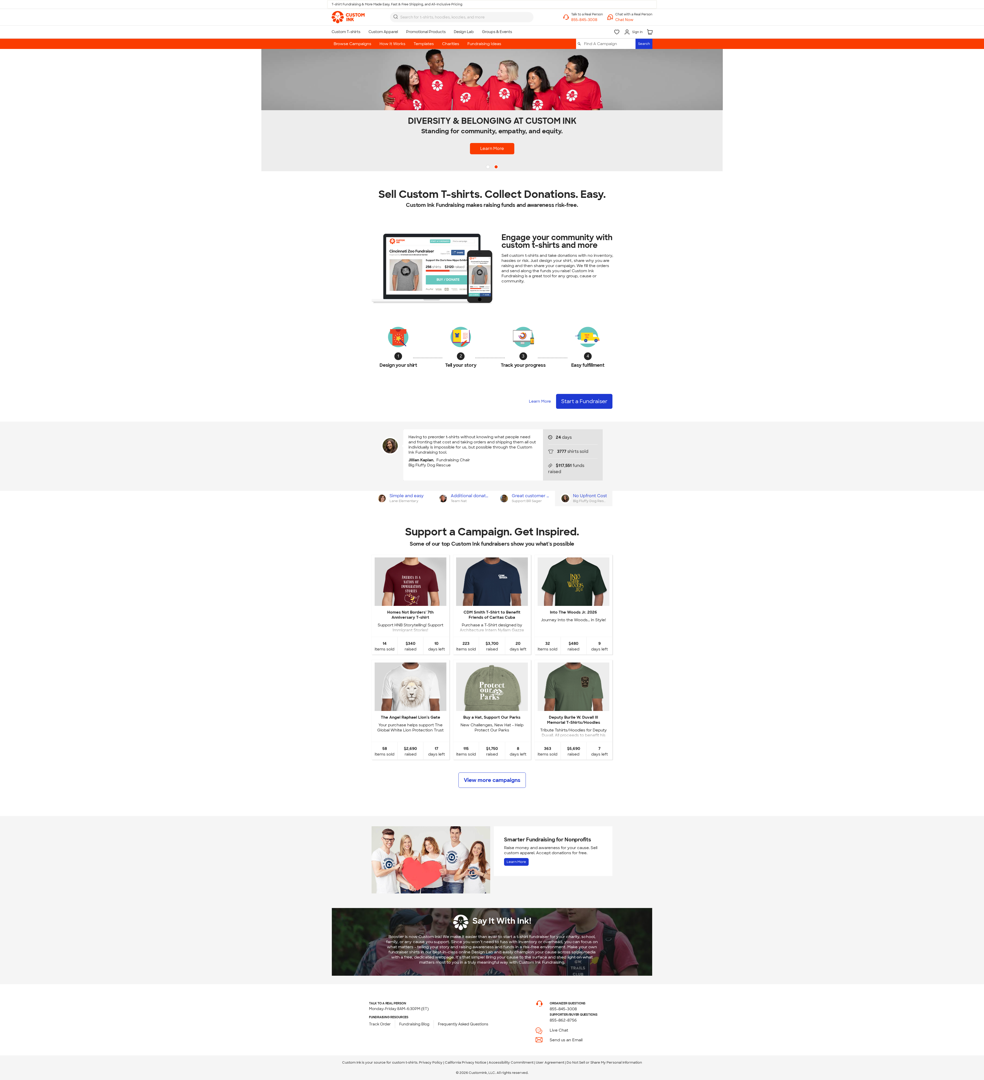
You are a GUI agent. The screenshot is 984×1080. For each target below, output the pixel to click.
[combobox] (462, 17)
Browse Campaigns (352, 43)
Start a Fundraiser (584, 401)
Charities (450, 43)
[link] (348, 17)
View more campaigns (492, 780)
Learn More (492, 148)
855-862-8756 (563, 1020)
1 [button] (488, 167)
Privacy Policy (431, 1062)
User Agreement (550, 1062)
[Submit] (395, 17)
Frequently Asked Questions (463, 1024)
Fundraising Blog (414, 1024)
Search (644, 44)
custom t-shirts (404, 1062)
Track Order (380, 1024)
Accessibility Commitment (511, 1062)
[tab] (402, 498)
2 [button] (496, 167)
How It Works (392, 43)
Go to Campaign (410, 601)
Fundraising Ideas (484, 43)
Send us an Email (566, 1040)
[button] (633, 20)
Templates (424, 43)
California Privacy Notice (465, 1062)
